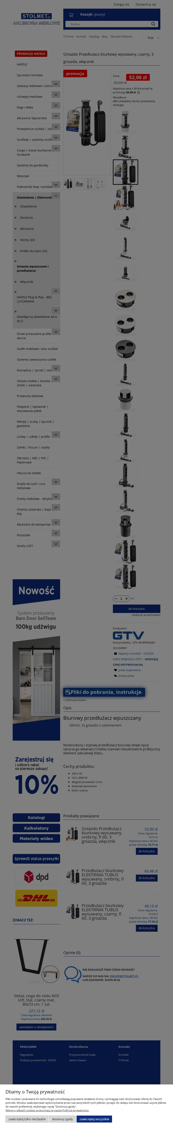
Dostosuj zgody (62, 1119)
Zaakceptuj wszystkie (94, 1119)
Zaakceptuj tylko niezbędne (27, 1119)
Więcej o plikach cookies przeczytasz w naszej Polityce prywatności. (47, 1110)
